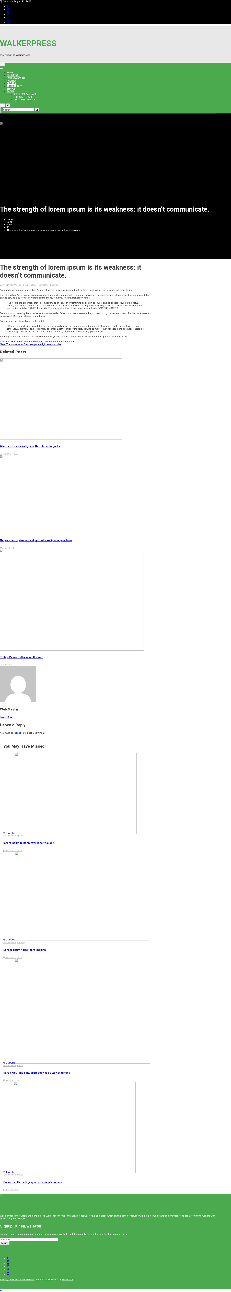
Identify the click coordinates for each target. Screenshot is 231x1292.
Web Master (8, 285)
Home (10, 72)
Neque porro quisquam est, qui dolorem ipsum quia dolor (36, 540)
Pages (10, 91)
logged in (19, 732)
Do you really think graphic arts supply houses (32, 1182)
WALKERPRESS (28, 43)
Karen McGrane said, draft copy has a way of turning (36, 1072)
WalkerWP (67, 1279)
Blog (34, 285)
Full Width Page (23, 97)
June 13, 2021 (23, 285)
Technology (14, 86)
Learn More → (8, 717)
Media (20, 1065)
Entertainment (16, 78)
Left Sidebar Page (24, 99)
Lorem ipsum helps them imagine (24, 949)
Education (13, 75)
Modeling (21, 942)
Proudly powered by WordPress (17, 1279)
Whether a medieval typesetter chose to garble (30, 446)
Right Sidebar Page (25, 94)
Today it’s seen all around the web (21, 657)
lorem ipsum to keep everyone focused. (29, 843)
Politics (12, 80)
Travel (11, 88)
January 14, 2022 (10, 454)
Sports (11, 83)
